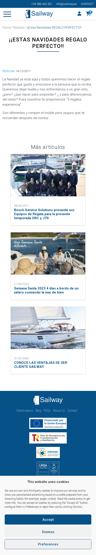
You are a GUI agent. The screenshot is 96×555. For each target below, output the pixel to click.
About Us (59, 410)
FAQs (47, 410)
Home (6, 27)
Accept (48, 520)
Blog (38, 410)
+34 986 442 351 (41, 4)
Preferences (48, 544)
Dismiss (48, 532)
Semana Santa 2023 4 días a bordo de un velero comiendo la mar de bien (46, 290)
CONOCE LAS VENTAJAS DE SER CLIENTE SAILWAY (40, 365)
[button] (88, 14)
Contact (87, 4)
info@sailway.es (66, 4)
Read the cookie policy (70, 498)
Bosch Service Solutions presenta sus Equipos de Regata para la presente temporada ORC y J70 (44, 214)
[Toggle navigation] (7, 15)
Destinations (25, 410)
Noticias (19, 27)
